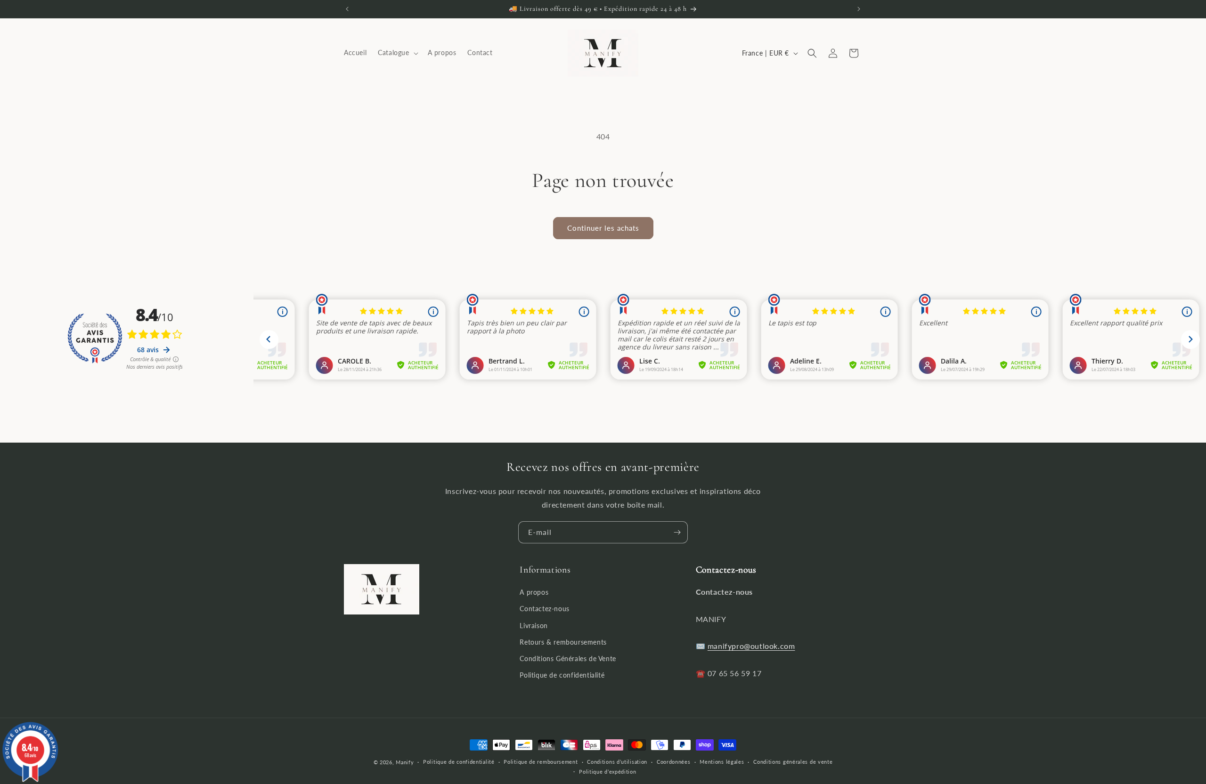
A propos (534, 592)
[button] (397, 53)
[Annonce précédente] (347, 9)
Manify (405, 762)
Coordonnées (674, 762)
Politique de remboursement (541, 762)
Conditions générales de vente (792, 762)
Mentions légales (722, 762)
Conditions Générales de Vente (568, 659)
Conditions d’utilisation (617, 762)
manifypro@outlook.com (751, 645)
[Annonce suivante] (858, 9)
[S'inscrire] (677, 532)
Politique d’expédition (607, 771)
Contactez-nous (544, 609)
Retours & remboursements (563, 642)
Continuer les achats (603, 228)
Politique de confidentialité (562, 675)
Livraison (533, 626)
